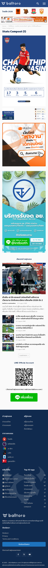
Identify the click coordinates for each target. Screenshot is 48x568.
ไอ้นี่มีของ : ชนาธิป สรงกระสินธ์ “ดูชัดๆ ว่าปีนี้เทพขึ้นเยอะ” (25, 26)
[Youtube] (29, 554)
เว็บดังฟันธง (28, 429)
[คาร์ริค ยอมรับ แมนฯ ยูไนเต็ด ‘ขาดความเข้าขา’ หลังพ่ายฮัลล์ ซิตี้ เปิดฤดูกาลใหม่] (8, 319)
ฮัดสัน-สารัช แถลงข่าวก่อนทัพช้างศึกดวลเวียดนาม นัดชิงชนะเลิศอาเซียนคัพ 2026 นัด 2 (22, 299)
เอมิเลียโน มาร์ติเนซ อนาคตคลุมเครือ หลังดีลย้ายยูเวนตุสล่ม (30, 345)
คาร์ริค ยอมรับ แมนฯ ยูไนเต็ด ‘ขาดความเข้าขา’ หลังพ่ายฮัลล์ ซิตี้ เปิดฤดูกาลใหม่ (29, 317)
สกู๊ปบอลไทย (28, 421)
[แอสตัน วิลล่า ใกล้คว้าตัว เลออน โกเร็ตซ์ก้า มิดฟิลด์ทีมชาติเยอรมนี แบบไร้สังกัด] (8, 338)
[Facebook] (18, 554)
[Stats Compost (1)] (24, 105)
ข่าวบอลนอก (6, 425)
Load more (23, 355)
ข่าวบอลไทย (6, 293)
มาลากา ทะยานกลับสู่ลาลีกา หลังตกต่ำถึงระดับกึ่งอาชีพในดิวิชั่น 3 (30, 326)
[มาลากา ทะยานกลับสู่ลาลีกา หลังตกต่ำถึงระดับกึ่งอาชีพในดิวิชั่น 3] (8, 329)
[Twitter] (24, 554)
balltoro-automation (9, 303)
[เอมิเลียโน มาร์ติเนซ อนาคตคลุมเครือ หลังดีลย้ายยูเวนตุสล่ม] (8, 347)
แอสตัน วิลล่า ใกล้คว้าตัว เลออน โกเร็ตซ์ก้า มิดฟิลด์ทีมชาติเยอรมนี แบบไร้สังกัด (30, 336)
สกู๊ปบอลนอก (28, 425)
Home (4, 26)
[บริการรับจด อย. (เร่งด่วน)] (24, 252)
